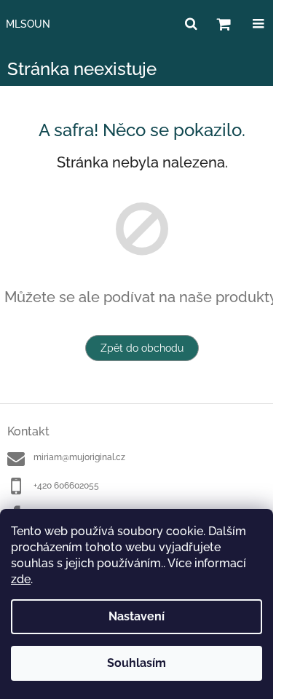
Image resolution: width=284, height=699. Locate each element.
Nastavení (137, 616)
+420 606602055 (66, 486)
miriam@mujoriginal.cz (79, 457)
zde (21, 579)
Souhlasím (136, 663)
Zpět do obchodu (142, 348)
